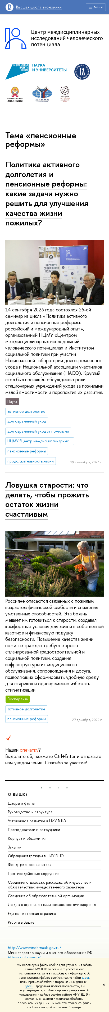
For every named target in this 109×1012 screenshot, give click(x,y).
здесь (85, 977)
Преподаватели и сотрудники (34, 829)
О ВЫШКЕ (18, 794)
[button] (41, 787)
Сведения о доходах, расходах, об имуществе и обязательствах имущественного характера (50, 885)
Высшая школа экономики (39, 7)
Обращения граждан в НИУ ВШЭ (36, 855)
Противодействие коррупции (34, 873)
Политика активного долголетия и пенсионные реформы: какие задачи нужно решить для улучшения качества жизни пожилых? (46, 193)
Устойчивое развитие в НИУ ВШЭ (37, 820)
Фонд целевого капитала (29, 864)
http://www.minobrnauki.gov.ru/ (34, 947)
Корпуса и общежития (27, 838)
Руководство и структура (30, 811)
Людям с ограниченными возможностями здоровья (52, 904)
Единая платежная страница (32, 913)
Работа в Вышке (21, 922)
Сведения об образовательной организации (46, 895)
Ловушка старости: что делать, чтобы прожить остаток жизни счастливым (47, 499)
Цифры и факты (21, 803)
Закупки (14, 847)
